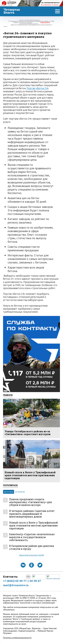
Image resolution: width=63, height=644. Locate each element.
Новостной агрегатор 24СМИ (31, 555)
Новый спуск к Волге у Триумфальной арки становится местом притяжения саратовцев (33, 525)
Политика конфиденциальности (17, 637)
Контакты (10, 576)
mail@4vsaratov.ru (16, 585)
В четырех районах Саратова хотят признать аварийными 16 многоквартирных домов (32, 514)
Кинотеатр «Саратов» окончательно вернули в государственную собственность (32, 537)
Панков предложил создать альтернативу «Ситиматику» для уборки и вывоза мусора (30, 502)
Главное (8, 395)
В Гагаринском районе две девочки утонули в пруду (31, 547)
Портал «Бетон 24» (38, 88)
